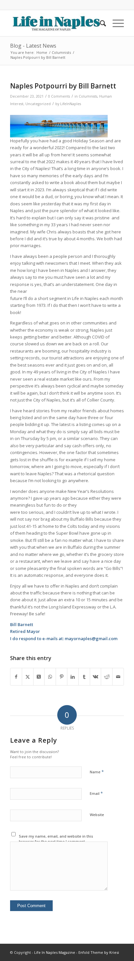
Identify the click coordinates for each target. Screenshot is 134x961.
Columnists (88, 96)
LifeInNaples (70, 104)
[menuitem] (99, 23)
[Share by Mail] (118, 676)
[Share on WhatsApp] (50, 676)
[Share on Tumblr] (84, 676)
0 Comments (59, 96)
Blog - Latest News (33, 45)
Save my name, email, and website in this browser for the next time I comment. (56, 839)
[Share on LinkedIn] (72, 676)
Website (97, 814)
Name (97, 772)
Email (96, 793)
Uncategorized (38, 104)
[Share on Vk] (95, 676)
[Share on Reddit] (106, 676)
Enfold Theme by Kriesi (98, 952)
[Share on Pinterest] (61, 676)
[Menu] (115, 23)
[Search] (99, 23)
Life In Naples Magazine (54, 952)
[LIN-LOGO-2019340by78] (55, 23)
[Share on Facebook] (16, 676)
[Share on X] (27, 676)
